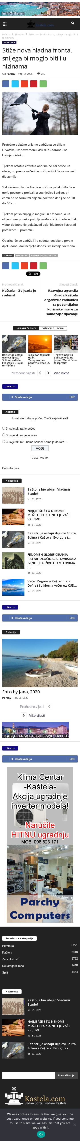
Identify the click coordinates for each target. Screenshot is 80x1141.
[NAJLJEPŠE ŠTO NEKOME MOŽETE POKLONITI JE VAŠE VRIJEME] (13, 517)
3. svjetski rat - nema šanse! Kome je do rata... (36, 442)
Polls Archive (10, 468)
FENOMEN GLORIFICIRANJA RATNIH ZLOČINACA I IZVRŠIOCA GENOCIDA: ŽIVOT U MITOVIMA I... (52, 560)
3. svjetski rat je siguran (21, 435)
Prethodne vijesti (24, 373)
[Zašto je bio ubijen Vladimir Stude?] (13, 495)
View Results (40, 458)
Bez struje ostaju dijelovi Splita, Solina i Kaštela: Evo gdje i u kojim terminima (13, 360)
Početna (6, 34)
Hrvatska (9, 42)
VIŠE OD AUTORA (53, 328)
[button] (73, 24)
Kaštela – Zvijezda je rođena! (19, 292)
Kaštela (7, 952)
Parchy (10, 73)
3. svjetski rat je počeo (20, 428)
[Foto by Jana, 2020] (40, 663)
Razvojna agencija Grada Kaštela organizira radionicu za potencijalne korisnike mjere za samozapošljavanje (61, 302)
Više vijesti (60, 373)
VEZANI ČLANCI (26, 328)
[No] (74, 1125)
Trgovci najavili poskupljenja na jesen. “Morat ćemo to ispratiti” (66, 358)
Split (5, 972)
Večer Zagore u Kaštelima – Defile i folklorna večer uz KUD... (52, 583)
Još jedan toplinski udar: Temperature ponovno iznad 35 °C (39, 360)
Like (72, 397)
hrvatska (21, 255)
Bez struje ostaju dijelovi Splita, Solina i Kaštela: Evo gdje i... (52, 535)
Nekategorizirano (13, 966)
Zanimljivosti (10, 959)
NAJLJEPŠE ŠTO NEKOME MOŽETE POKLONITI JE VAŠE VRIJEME (49, 515)
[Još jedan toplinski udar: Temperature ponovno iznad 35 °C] (40, 344)
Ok (41, 1134)
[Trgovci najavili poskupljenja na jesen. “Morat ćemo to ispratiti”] (66, 344)
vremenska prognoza (43, 255)
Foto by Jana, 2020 (21, 692)
